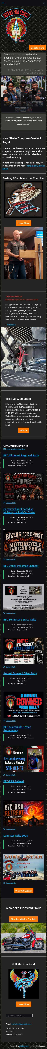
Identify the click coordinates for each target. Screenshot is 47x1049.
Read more (11, 324)
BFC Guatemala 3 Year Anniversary (17, 728)
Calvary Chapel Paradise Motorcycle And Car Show (19, 510)
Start (13, 460)
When (12, 517)
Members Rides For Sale (23, 919)
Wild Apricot (24, 1046)
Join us (23, 430)
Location (11, 465)
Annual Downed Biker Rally (20, 673)
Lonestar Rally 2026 (15, 835)
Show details (11, 503)
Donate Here (37, 47)
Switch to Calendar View (16, 449)
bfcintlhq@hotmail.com (21, 1024)
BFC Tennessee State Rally (19, 619)
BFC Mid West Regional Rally (21, 455)
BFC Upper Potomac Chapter (20, 565)
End (13, 463)
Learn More (23, 223)
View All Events (23, 890)
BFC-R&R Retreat (13, 781)
